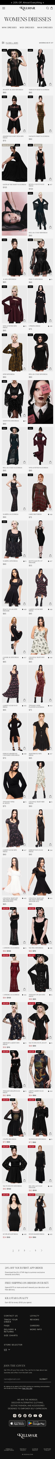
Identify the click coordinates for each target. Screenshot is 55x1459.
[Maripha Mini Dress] (14, 539)
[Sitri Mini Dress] (14, 353)
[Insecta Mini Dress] (40, 258)
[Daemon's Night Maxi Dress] (40, 115)
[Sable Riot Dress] (40, 493)
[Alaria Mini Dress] (14, 258)
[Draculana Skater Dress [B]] (14, 588)
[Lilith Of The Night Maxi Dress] (14, 163)
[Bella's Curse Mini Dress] (40, 353)
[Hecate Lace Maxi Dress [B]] (40, 1164)
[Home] (27, 8)
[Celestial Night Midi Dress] (40, 780)
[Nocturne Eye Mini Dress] (14, 1164)
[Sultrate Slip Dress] (14, 1212)
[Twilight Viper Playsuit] (14, 780)
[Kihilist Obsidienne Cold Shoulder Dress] (14, 732)
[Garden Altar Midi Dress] (40, 588)
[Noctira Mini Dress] (40, 926)
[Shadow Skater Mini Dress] (14, 68)
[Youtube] (35, 1415)
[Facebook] (30, 1415)
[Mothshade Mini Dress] (40, 1117)
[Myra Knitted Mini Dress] (14, 304)
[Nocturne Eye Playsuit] (40, 1021)
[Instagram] (14, 1415)
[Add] (24, 84)
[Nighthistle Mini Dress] (40, 732)
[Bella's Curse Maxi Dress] (14, 446)
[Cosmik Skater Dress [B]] (14, 636)
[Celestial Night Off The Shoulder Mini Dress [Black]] (40, 876)
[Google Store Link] (36, 1423)
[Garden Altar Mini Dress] (14, 828)
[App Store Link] (17, 1423)
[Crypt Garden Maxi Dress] (40, 1069)
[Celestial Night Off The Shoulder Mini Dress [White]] (14, 876)
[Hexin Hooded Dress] (40, 1212)
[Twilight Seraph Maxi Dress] (14, 1069)
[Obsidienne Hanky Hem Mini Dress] (14, 115)
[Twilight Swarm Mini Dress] (40, 973)
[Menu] (3, 8)
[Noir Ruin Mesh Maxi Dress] (40, 68)
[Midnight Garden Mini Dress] (14, 1021)
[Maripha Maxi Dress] (14, 493)
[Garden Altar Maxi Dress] (14, 684)
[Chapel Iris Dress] (14, 1117)
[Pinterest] (25, 1415)
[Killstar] (27, 1436)
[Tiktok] (19, 1415)
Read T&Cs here (27, 1388)
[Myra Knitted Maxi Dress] (40, 446)
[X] (40, 1415)
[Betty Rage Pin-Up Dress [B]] (40, 539)
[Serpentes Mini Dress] (14, 399)
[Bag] (51, 8)
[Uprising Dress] (40, 304)
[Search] (47, 8)
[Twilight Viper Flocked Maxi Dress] (40, 684)
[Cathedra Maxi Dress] (14, 926)
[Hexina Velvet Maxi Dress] (40, 163)
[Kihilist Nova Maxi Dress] (40, 828)
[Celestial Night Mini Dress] (40, 636)
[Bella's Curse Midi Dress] (40, 211)
